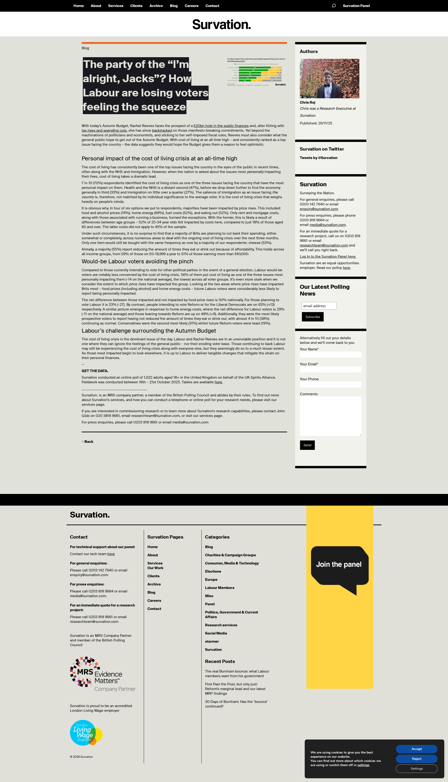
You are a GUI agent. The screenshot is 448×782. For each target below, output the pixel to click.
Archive (156, 6)
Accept (417, 749)
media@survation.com (328, 224)
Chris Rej (307, 102)
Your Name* (309, 349)
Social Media (216, 633)
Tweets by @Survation (318, 157)
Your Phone (309, 379)
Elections (213, 571)
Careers (192, 6)
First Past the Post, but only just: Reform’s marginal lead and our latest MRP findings (235, 689)
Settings (417, 768)
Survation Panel (356, 6)
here (218, 382)
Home (79, 6)
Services (115, 6)
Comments (309, 394)
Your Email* (309, 364)
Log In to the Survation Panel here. (328, 256)
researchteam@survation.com (324, 245)
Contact (212, 6)
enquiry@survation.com (319, 209)
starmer (212, 641)
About (96, 6)
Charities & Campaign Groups (230, 555)
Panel (210, 604)
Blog (174, 6)
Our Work (155, 568)
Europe (211, 579)
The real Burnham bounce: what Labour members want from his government (237, 673)
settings (363, 765)
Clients (136, 6)
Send (307, 445)
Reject (416, 759)
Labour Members (219, 587)
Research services (221, 625)
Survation (213, 649)
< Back (87, 441)
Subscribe (312, 317)
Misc (209, 596)
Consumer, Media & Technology (232, 563)
